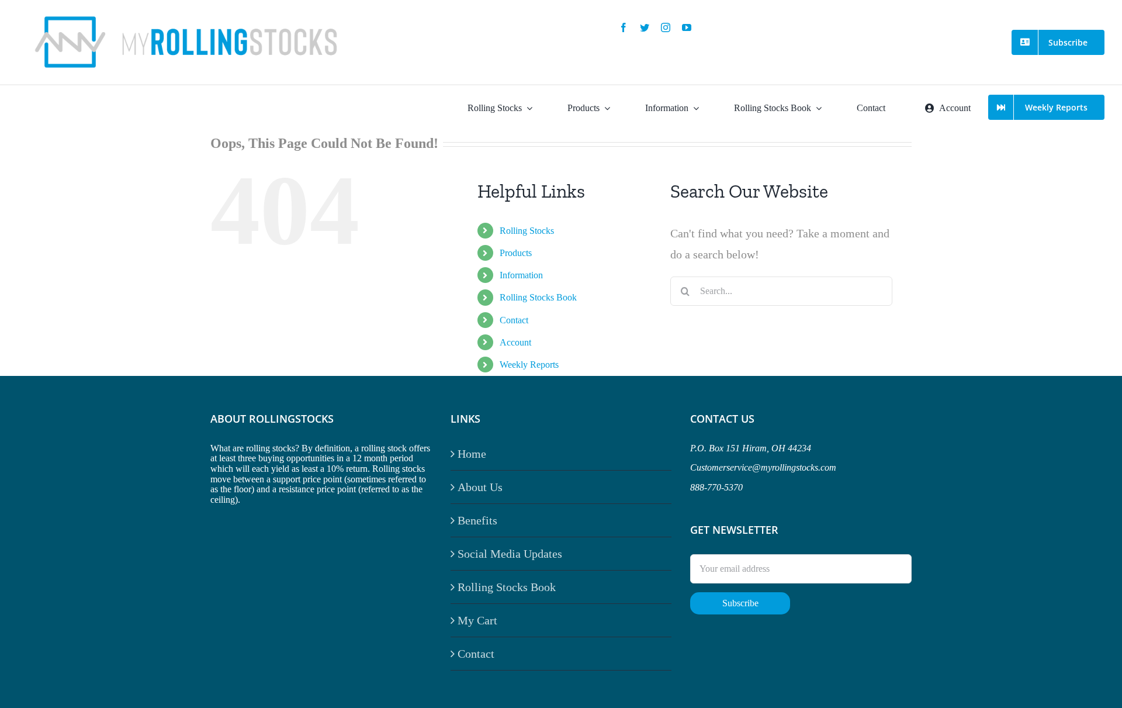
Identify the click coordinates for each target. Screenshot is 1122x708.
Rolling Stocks (527, 231)
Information (521, 275)
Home (472, 453)
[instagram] (665, 27)
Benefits (477, 520)
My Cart (477, 620)
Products (516, 253)
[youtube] (686, 27)
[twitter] (644, 27)
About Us (480, 487)
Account (515, 342)
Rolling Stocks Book (538, 297)
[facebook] (623, 27)
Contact (514, 320)
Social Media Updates (510, 553)
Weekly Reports (529, 364)
